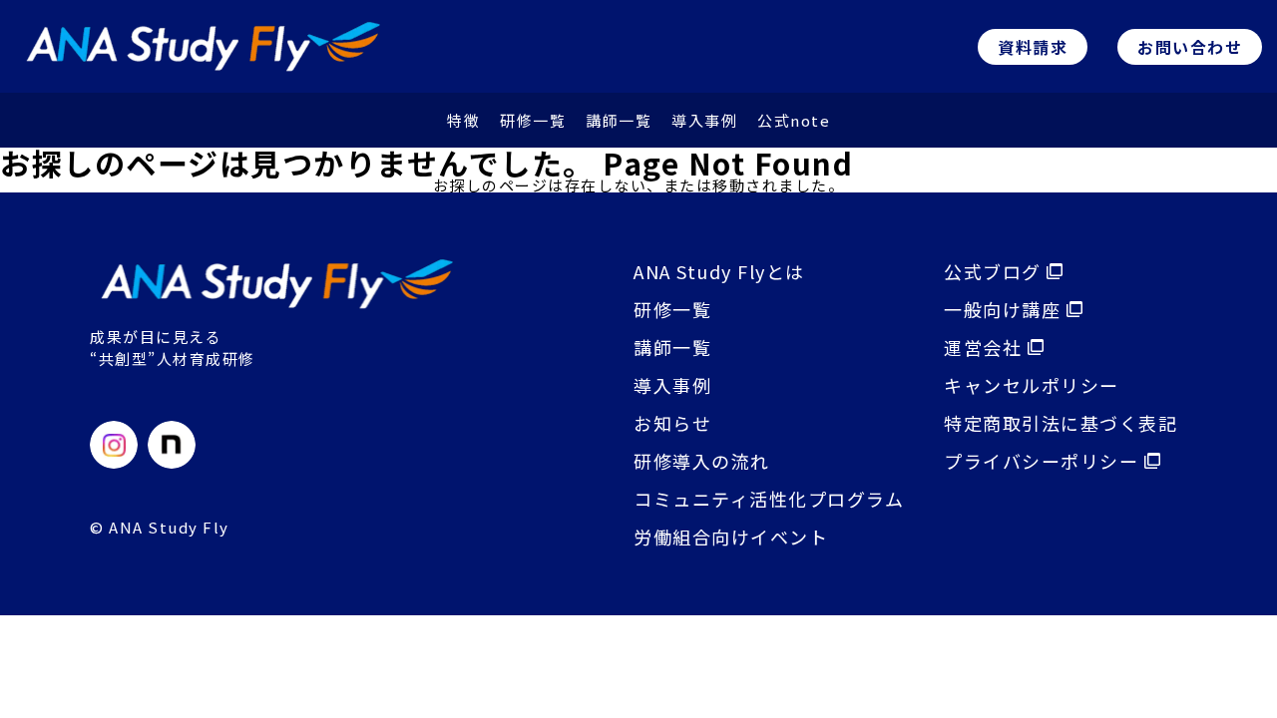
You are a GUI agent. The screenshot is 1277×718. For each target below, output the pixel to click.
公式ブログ (995, 271)
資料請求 (1032, 47)
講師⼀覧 (618, 120)
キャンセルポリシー (1031, 385)
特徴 (463, 120)
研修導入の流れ (702, 461)
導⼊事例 (704, 120)
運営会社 (986, 347)
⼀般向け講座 (1005, 309)
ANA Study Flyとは (719, 271)
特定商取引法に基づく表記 (1060, 423)
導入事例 (672, 385)
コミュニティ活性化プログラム (769, 499)
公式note (793, 120)
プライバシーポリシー (1044, 461)
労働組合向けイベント (731, 536)
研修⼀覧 (533, 120)
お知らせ (672, 423)
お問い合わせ (1189, 47)
